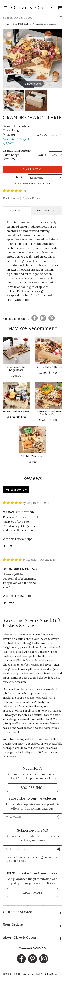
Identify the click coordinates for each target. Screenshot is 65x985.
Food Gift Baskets (22, 23)
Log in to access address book (33, 183)
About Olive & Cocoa (19, 937)
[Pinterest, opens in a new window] (32, 958)
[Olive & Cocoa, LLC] (32, 7)
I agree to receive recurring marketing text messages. (31, 858)
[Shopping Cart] (59, 8)
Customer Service (17, 912)
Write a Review (31, 198)
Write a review (16, 489)
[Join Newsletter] (56, 816)
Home (6, 23)
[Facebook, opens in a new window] (21, 958)
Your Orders (13, 924)
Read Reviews (12, 198)
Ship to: (20, 177)
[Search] (61, 17)
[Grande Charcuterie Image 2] (36, 101)
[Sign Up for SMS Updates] (58, 849)
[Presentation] (34, 318)
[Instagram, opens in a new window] (43, 958)
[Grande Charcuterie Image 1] (13, 101)
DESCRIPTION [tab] (16, 210)
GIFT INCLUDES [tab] (46, 210)
